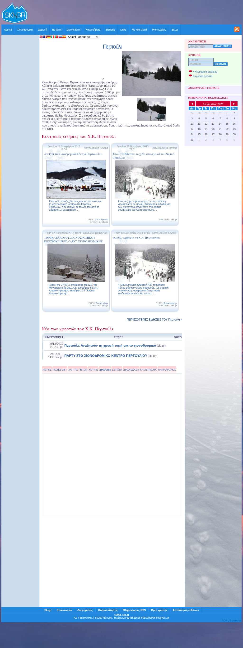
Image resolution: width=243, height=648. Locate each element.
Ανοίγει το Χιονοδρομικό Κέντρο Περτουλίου (73, 154)
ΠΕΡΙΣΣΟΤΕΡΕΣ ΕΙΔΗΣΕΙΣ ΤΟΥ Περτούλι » (154, 319)
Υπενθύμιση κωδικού (205, 71)
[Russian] (60, 37)
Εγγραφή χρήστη (202, 76)
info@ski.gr (162, 617)
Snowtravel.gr (170, 303)
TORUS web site (231, 620)
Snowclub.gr (102, 303)
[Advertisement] (134, 13)
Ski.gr (175, 29)
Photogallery (159, 29)
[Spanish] (64, 37)
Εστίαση (56, 29)
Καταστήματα (93, 29)
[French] (45, 37)
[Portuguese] (56, 37)
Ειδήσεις (110, 29)
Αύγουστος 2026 (213, 104)
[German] (49, 37)
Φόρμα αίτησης (108, 610)
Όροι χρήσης (159, 610)
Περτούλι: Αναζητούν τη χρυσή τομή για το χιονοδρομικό (110, 345)
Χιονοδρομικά (25, 29)
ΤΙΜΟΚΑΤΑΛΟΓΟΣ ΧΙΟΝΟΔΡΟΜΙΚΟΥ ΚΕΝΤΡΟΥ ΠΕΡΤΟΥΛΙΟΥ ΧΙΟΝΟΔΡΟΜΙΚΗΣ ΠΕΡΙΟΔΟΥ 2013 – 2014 (73, 241)
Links (123, 29)
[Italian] (53, 37)
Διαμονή (42, 29)
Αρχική (8, 29)
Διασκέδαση (73, 29)
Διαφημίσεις (85, 610)
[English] (41, 37)
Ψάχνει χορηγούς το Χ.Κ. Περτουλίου (136, 237)
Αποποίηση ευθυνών (186, 610)
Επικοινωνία (64, 610)
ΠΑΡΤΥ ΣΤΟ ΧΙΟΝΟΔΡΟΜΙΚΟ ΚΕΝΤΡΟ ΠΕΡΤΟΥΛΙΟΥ (105, 356)
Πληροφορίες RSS (134, 610)
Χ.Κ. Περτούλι (101, 219)
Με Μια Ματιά (139, 29)
